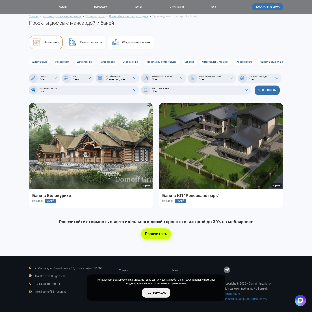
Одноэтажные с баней (272, 61)
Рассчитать (156, 234)
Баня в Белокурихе (51, 195)
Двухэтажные (84, 61)
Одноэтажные (39, 61)
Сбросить (269, 90)
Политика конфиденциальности (245, 299)
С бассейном (62, 61)
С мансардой (107, 61)
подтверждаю (156, 292)
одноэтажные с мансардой (161, 61)
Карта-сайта (232, 294)
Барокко (189, 61)
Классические (244, 61)
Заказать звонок (268, 6)
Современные (130, 61)
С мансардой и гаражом (215, 61)
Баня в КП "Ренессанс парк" (190, 195)
